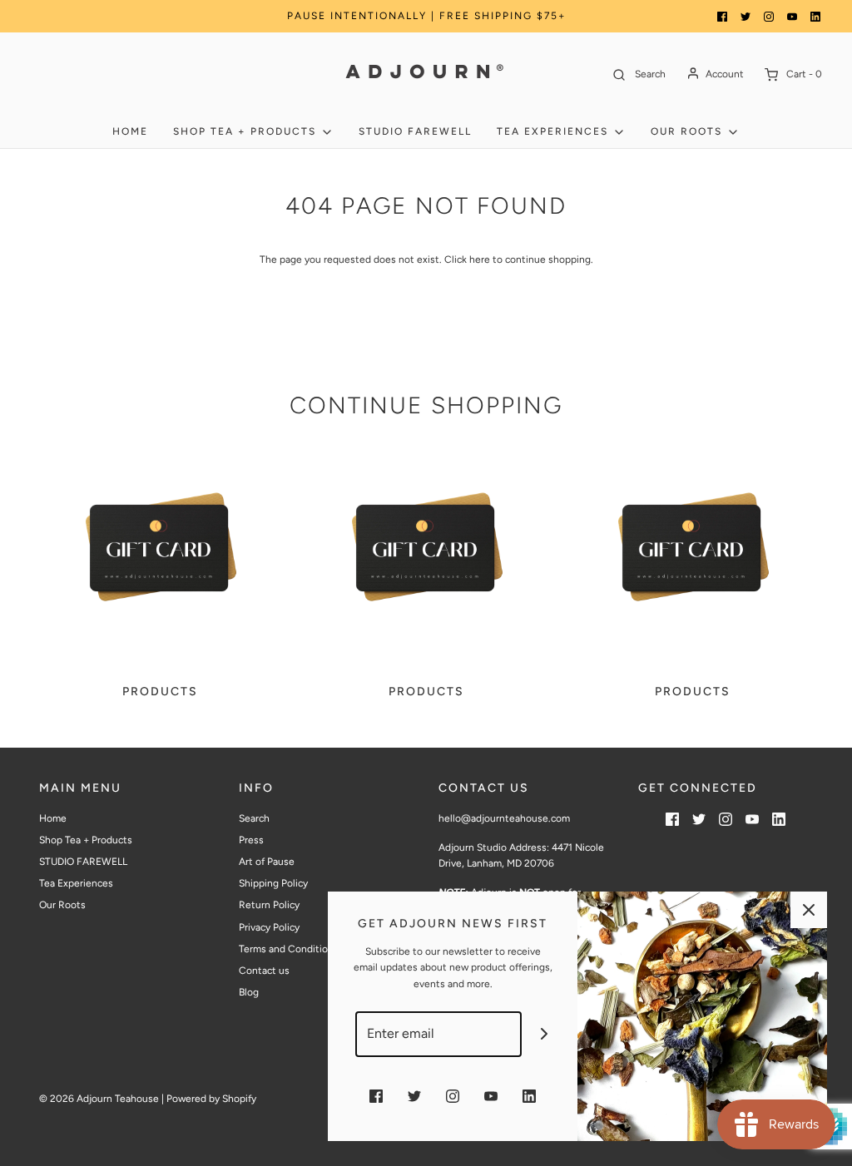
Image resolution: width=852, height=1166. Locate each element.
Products (160, 691)
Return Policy (269, 905)
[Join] (544, 1034)
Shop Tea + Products (85, 840)
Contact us (264, 970)
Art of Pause (267, 861)
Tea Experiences (76, 883)
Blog (249, 992)
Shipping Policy (273, 883)
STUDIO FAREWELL (415, 131)
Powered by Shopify (211, 1098)
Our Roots (62, 905)
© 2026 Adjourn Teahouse (99, 1098)
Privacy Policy (269, 927)
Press (251, 840)
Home (130, 131)
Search (254, 818)
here (479, 259)
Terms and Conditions (289, 949)
